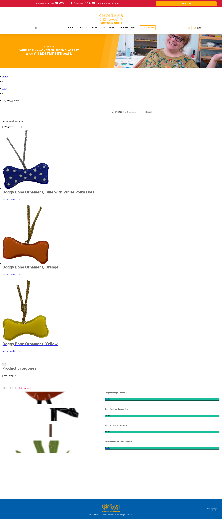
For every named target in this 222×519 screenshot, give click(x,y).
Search (148, 112)
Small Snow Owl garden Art (117, 425)
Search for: (117, 111)
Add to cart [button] (15, 199)
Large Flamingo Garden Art (116, 392)
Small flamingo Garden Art (116, 409)
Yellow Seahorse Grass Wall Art (118, 441)
